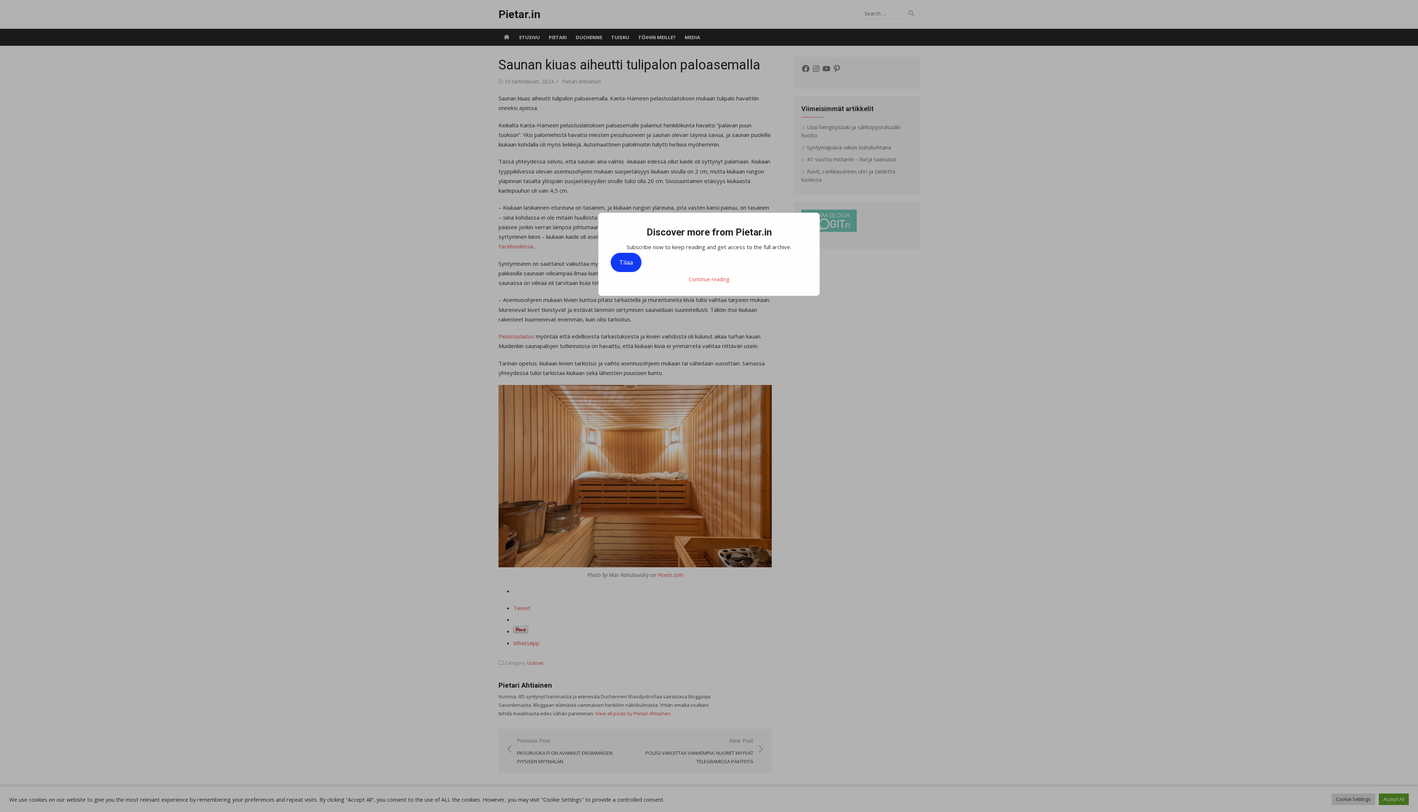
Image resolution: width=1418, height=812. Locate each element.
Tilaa (626, 262)
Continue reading (709, 279)
